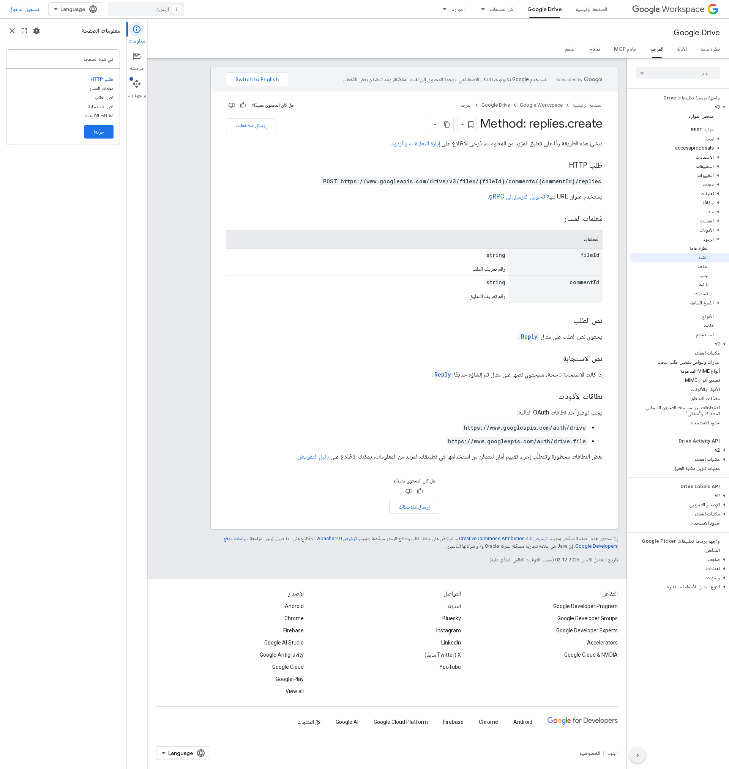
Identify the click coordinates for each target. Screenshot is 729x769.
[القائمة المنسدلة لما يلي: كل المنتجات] (481, 9)
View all (295, 691)
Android (294, 606)
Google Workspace (541, 105)
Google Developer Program (585, 606)
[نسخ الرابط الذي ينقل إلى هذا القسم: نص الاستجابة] (555, 359)
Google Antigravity (282, 655)
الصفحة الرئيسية (591, 9)
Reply (529, 336)
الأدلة (682, 49)
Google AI (347, 722)
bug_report (36, 30)
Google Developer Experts (587, 630)
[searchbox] (678, 73)
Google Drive (544, 9)
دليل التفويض (313, 456)
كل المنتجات (502, 9)
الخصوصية (589, 753)
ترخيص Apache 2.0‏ (337, 538)
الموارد (458, 9)
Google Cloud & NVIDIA (591, 655)
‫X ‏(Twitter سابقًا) (442, 655)
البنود (613, 753)
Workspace (683, 9)
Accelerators (602, 643)
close (12, 30)
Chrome (294, 618)
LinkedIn (451, 643)
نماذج (594, 49)
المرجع (656, 49)
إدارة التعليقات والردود (415, 143)
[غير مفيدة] (231, 105)
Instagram (448, 630)
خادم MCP (625, 49)
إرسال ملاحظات (251, 125)
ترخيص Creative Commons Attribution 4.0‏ (503, 538)
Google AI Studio (284, 643)
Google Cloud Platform (401, 722)
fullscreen (24, 30)
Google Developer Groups (587, 618)
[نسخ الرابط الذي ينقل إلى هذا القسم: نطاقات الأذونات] (551, 397)
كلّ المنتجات (308, 722)
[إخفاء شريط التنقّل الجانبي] (637, 755)
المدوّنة (454, 606)
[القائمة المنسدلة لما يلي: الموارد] (442, 9)
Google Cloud (288, 667)
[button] (679, 107)
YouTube (450, 667)
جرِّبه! (98, 131)
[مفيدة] (243, 105)
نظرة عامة (710, 49)
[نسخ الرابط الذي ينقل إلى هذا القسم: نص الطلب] (566, 321)
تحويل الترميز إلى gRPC (517, 196)
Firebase (293, 630)
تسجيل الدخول (24, 9)
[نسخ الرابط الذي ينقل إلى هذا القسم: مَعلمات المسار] (556, 219)
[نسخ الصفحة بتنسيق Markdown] (447, 124)
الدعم (570, 49)
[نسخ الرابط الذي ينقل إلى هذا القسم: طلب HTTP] (561, 165)
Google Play (290, 679)
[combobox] (146, 9)
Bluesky (451, 618)
